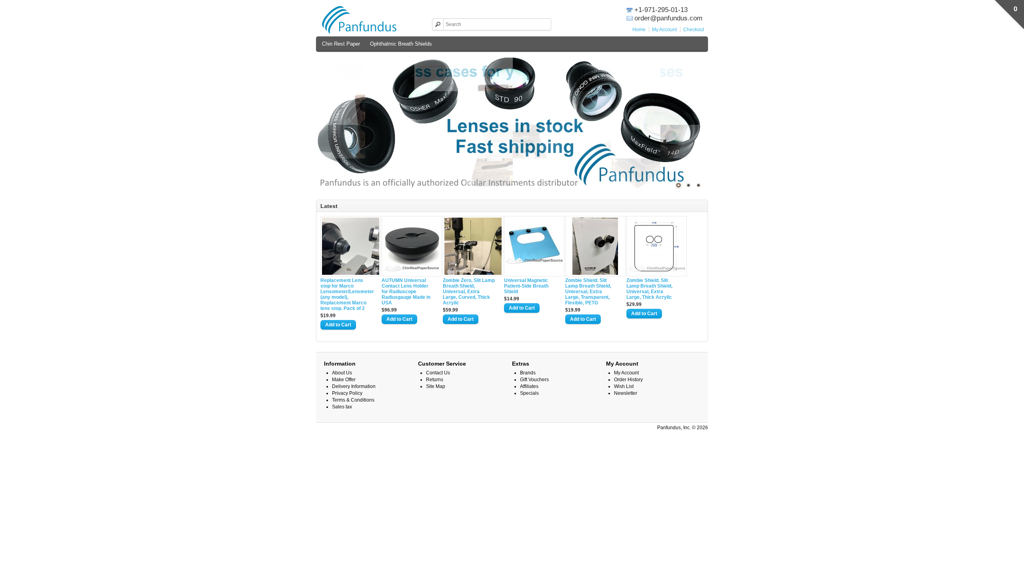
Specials (529, 393)
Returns (434, 379)
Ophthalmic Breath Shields (401, 44)
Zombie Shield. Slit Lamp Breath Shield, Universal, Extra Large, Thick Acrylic (649, 289)
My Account (664, 29)
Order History (628, 379)
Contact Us (438, 373)
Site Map (435, 386)
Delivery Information (354, 386)
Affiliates (529, 386)
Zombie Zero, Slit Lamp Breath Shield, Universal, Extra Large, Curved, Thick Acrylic (469, 292)
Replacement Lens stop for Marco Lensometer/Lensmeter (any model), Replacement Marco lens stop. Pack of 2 (346, 294)
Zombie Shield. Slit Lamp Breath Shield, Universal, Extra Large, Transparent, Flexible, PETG (588, 292)
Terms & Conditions (353, 400)
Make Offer (344, 379)
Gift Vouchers (534, 379)
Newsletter (625, 393)
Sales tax (342, 407)
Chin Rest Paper (341, 44)
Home (639, 29)
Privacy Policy (347, 393)
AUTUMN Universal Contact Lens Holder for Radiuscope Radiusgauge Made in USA (406, 292)
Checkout (693, 29)
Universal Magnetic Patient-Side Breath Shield (526, 286)
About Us (342, 373)
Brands (528, 373)
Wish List (624, 386)
